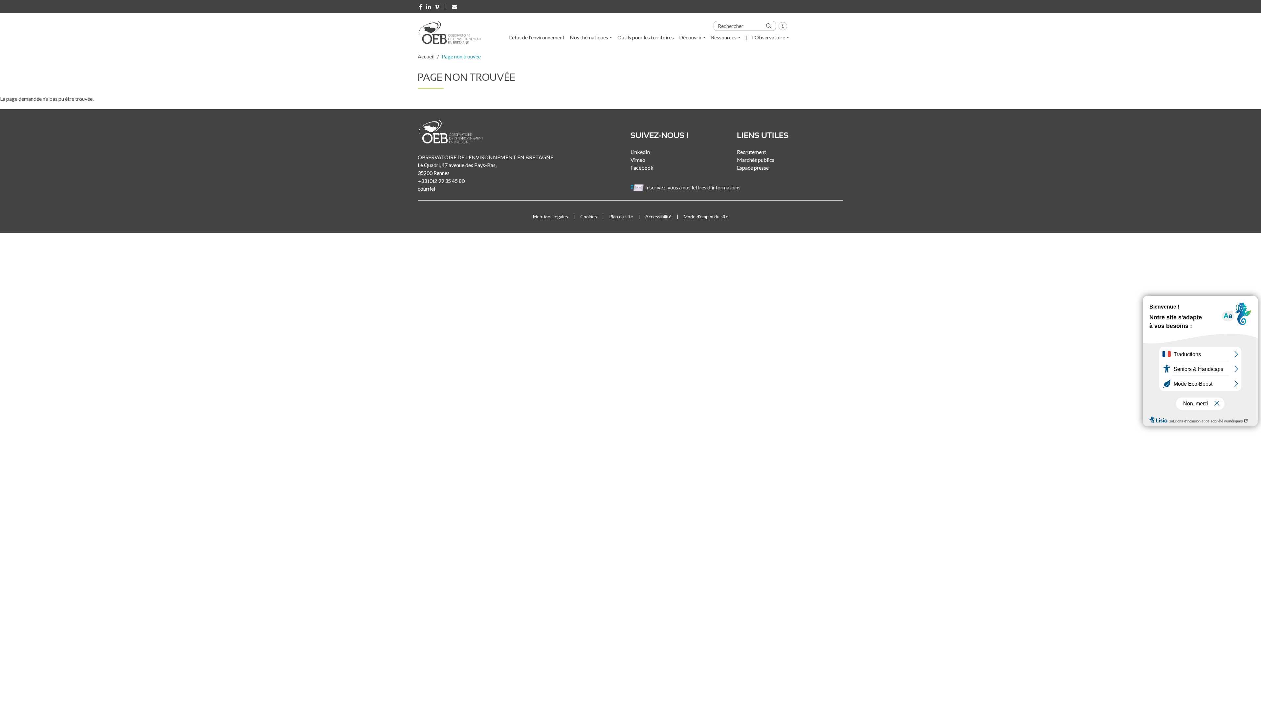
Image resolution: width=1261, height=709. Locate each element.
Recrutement (751, 152)
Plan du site (621, 216)
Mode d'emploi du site (706, 216)
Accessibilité (658, 216)
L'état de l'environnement (536, 37)
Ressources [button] (724, 37)
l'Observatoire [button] (768, 37)
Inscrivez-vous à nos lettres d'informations (693, 187)
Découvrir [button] (690, 37)
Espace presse (753, 167)
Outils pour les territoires (645, 37)
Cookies (588, 216)
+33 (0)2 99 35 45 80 (441, 181)
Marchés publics (755, 160)
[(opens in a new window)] (420, 7)
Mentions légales (550, 216)
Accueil (426, 56)
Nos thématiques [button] (589, 37)
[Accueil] (452, 32)
